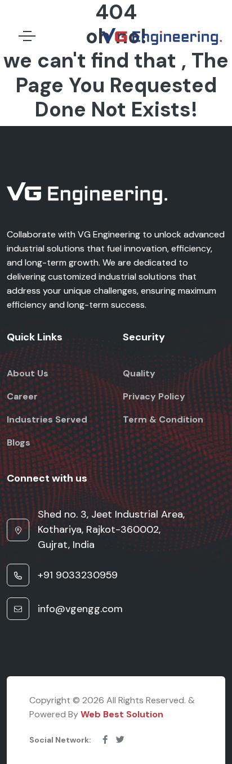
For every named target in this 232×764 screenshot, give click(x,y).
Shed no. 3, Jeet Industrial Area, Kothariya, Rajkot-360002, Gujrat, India (111, 529)
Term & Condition (163, 419)
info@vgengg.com (80, 608)
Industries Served (47, 419)
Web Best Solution (122, 714)
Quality (139, 373)
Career (22, 396)
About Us (27, 373)
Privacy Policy (154, 396)
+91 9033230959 (78, 575)
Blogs (18, 442)
